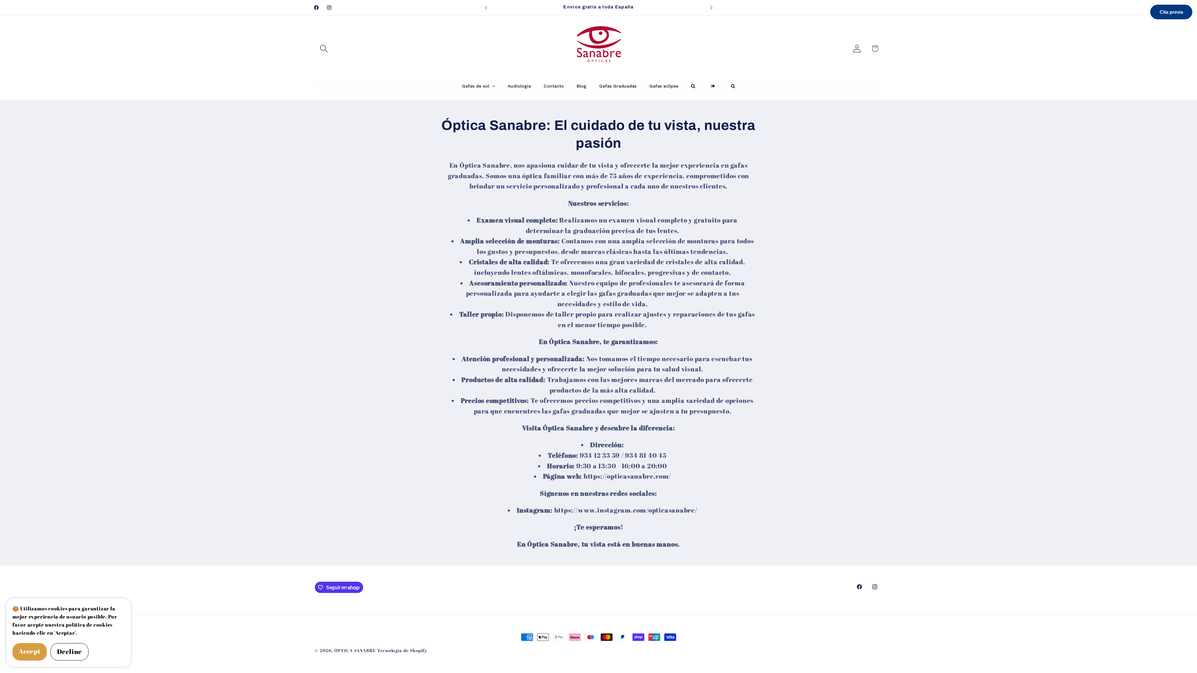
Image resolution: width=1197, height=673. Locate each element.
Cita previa (1171, 12)
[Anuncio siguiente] (711, 7)
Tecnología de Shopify (402, 650)
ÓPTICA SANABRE (355, 650)
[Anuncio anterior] (486, 7)
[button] (324, 48)
